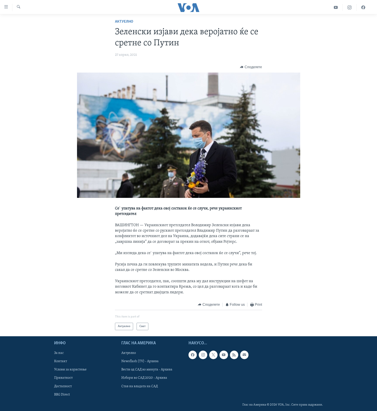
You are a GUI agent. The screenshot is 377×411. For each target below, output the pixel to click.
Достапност (63, 386)
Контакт (60, 361)
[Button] (251, 67)
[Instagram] (349, 7)
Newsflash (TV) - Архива (140, 361)
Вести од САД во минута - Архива (146, 370)
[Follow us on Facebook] (192, 355)
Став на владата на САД (139, 386)
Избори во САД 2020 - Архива (144, 378)
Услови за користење (70, 370)
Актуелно (124, 22)
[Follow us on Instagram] (203, 355)
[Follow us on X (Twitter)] (213, 355)
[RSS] (234, 355)
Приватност (63, 378)
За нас (59, 353)
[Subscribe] (244, 355)
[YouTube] (336, 7)
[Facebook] (363, 7)
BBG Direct (62, 394)
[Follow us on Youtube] (223, 355)
